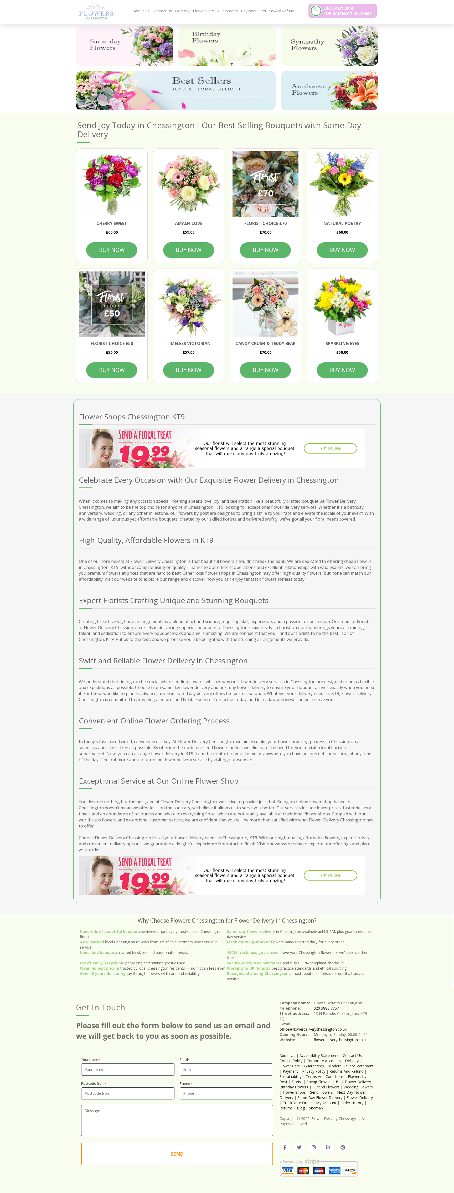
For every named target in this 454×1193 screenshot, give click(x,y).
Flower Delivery (360, 1097)
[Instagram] (313, 1147)
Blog (301, 1107)
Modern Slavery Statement (351, 1065)
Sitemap (316, 1107)
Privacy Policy (313, 1071)
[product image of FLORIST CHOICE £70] (265, 184)
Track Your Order (297, 1102)
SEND (177, 1154)
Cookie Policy (291, 1060)
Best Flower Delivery (353, 1081)
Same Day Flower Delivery (319, 1097)
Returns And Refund (277, 11)
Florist (297, 1081)
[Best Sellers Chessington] (176, 90)
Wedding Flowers (358, 1086)
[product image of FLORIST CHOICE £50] (112, 304)
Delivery (182, 11)
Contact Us (162, 11)
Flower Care (203, 11)
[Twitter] (299, 1147)
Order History (351, 1102)
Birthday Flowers (294, 1086)
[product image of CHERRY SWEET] (112, 184)
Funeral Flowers (325, 1086)
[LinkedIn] (328, 1147)
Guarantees (228, 11)
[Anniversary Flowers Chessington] (329, 90)
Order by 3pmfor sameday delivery (347, 10)
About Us (141, 11)
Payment (249, 11)
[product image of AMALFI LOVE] (189, 184)
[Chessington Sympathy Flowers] (329, 46)
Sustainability (291, 1076)
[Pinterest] (342, 1147)
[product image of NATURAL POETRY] (342, 184)
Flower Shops (294, 1092)
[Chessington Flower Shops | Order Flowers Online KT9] (94, 11)
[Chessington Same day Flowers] (124, 46)
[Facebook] (285, 1147)
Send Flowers (321, 1092)
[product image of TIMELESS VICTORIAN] (189, 304)
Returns (286, 1107)
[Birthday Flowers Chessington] (227, 46)
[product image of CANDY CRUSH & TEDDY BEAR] (265, 304)
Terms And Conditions (325, 1076)
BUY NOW (112, 250)
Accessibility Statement (319, 1055)
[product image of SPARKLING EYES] (342, 304)
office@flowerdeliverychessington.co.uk (313, 1029)
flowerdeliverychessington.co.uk (341, 1039)
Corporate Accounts (324, 1060)
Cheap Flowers (319, 1081)
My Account (326, 1102)
